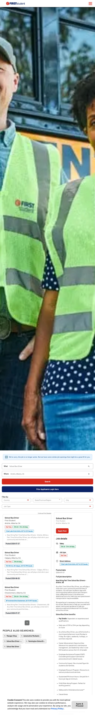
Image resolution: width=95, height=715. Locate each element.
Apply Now (62, 531)
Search (47, 481)
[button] (12, 518)
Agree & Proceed (79, 705)
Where (6, 474)
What (6, 466)
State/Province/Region (43, 500)
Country (7, 500)
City (67, 500)
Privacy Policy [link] (57, 709)
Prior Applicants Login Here (47, 489)
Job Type (7, 506)
